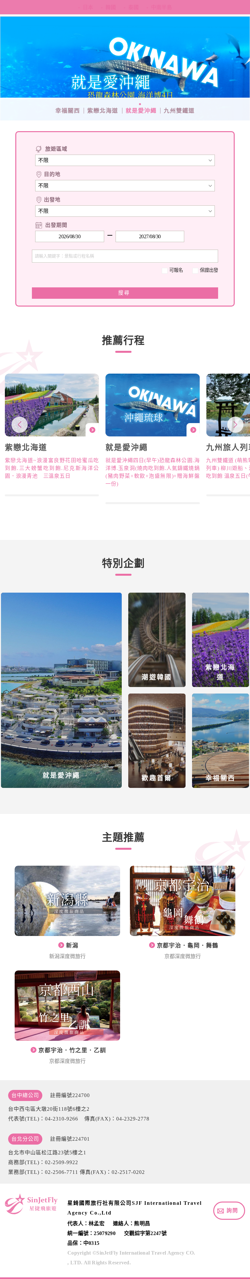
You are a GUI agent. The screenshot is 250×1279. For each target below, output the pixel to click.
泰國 (133, 7)
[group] (52, 435)
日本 (88, 7)
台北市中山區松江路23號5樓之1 (47, 1152)
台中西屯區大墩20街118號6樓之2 (49, 1109)
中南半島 (161, 7)
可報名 (176, 270)
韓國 (110, 7)
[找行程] (125, 293)
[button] (235, 425)
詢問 (232, 1210)
